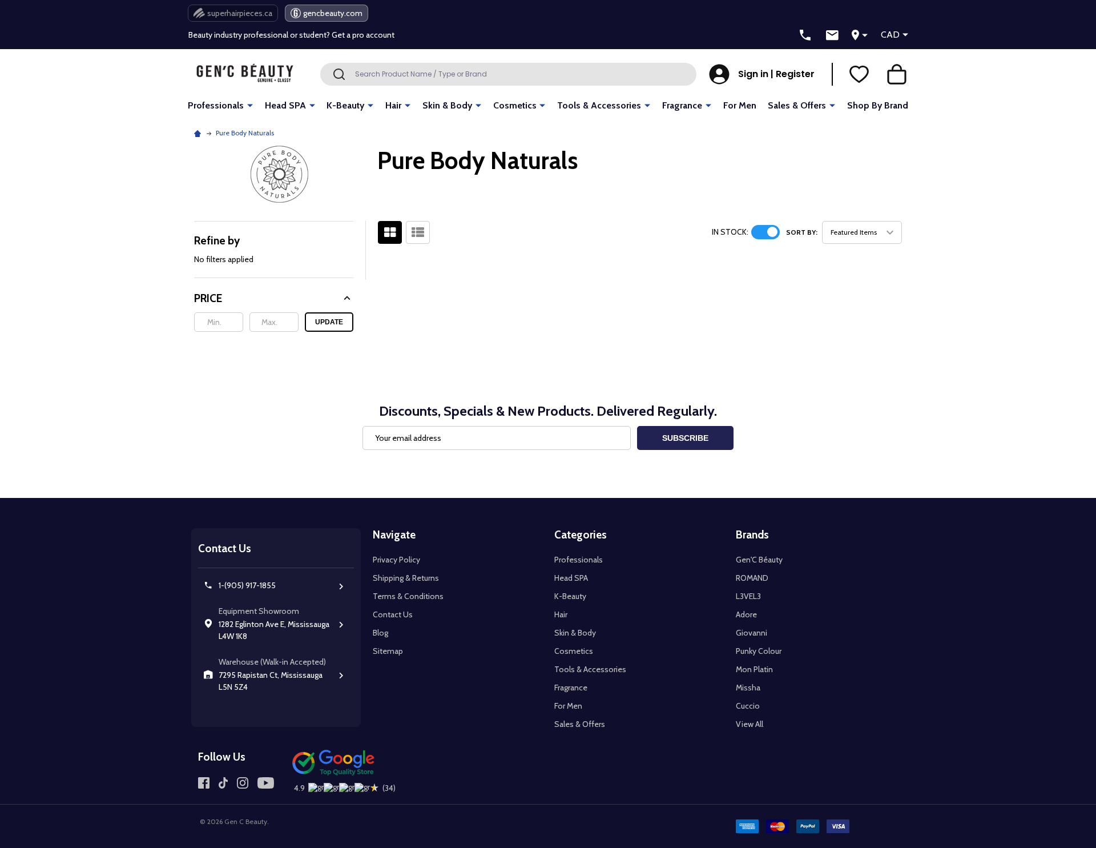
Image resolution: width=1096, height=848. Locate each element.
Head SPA (285, 105)
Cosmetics (515, 105)
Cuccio (748, 706)
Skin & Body (447, 105)
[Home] (199, 132)
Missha (748, 687)
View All (749, 724)
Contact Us (393, 614)
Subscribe (685, 438)
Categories (580, 534)
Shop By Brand (877, 105)
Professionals (216, 105)
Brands (752, 534)
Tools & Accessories (599, 105)
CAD (890, 34)
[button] (273, 298)
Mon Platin (754, 669)
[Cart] (896, 74)
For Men (739, 105)
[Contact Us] (832, 35)
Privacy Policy (396, 559)
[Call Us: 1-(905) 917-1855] (805, 35)
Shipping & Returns (406, 578)
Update (329, 322)
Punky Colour (758, 651)
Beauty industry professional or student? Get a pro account (291, 35)
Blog (380, 633)
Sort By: (801, 232)
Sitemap (388, 651)
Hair (393, 105)
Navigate (394, 534)
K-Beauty (345, 105)
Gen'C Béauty (759, 559)
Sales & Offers (797, 105)
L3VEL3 (748, 596)
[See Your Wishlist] (859, 74)
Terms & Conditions (408, 596)
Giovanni (751, 633)
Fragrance (682, 105)
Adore (746, 614)
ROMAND (752, 578)
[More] (250, 105)
